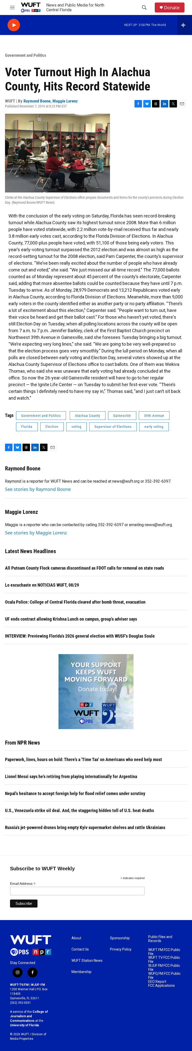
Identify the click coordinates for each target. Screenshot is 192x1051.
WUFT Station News (87, 961)
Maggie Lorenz (65, 100)
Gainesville (122, 416)
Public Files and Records (160, 939)
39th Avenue (154, 416)
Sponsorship (120, 938)
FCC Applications (161, 986)
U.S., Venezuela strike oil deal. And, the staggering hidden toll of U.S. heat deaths (79, 810)
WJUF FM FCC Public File (164, 968)
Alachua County (87, 416)
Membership (82, 972)
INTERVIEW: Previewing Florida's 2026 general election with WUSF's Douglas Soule (80, 636)
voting (77, 427)
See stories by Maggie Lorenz (36, 533)
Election (52, 427)
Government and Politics (25, 55)
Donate (172, 7)
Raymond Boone (37, 100)
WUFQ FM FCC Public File (164, 976)
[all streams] (184, 25)
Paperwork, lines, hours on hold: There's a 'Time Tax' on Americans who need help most (83, 759)
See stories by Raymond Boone (38, 489)
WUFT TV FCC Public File (164, 960)
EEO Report (157, 982)
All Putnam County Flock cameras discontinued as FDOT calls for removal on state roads (84, 568)
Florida (26, 427)
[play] (14, 25)
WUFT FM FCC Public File (164, 952)
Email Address (23, 883)
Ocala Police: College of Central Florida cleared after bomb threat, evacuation (75, 602)
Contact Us (80, 949)
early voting (154, 427)
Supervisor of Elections (113, 427)
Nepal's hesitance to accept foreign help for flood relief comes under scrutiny (75, 793)
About (76, 938)
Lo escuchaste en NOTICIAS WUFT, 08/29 (42, 585)
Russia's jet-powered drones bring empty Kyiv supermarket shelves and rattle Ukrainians (85, 827)
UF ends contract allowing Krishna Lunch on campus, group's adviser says (71, 619)
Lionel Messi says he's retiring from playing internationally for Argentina (71, 776)
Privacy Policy (121, 949)
